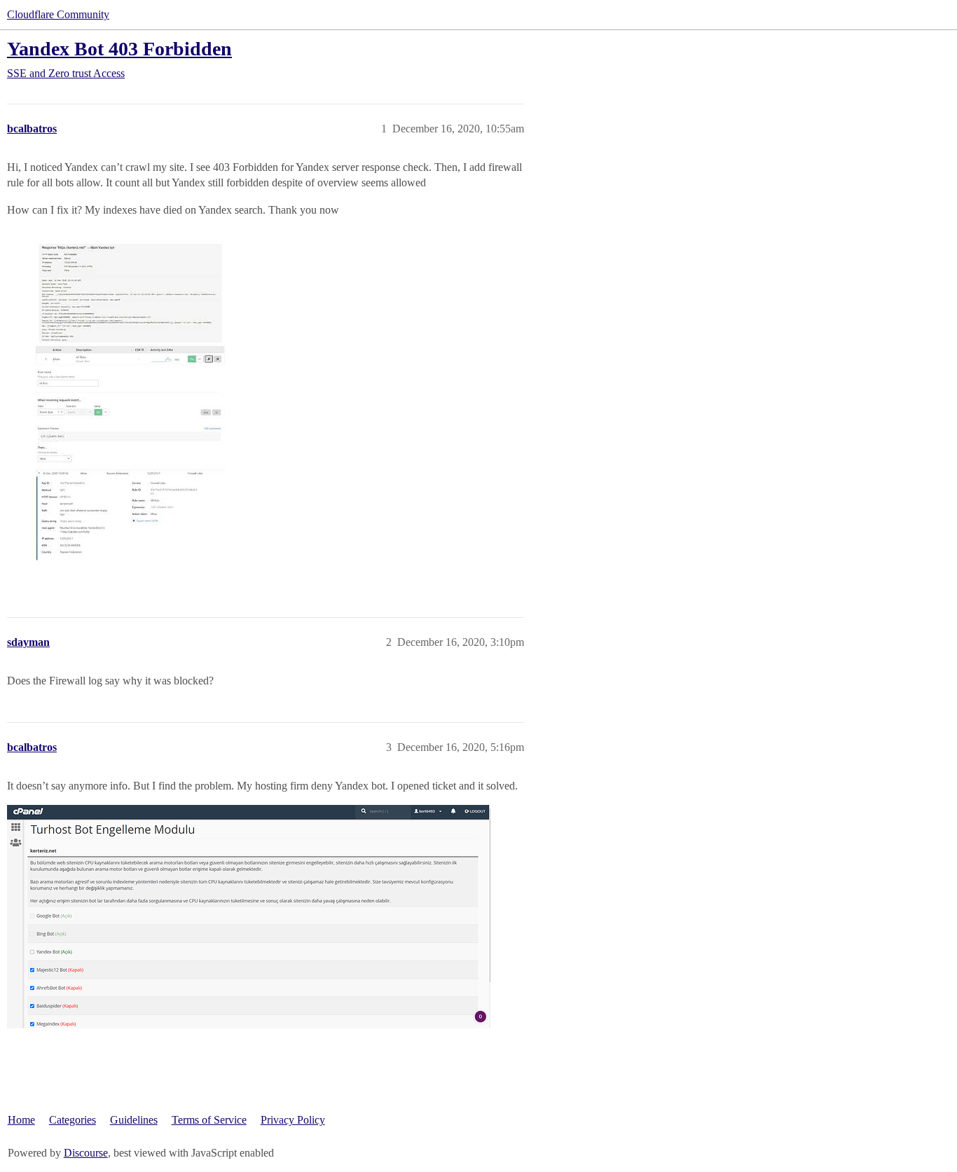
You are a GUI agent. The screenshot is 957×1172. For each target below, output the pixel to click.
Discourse (86, 1153)
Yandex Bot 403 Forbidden (119, 49)
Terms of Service (209, 1120)
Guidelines (134, 1120)
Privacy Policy (293, 1120)
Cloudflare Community (58, 14)
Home (21, 1120)
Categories (72, 1120)
